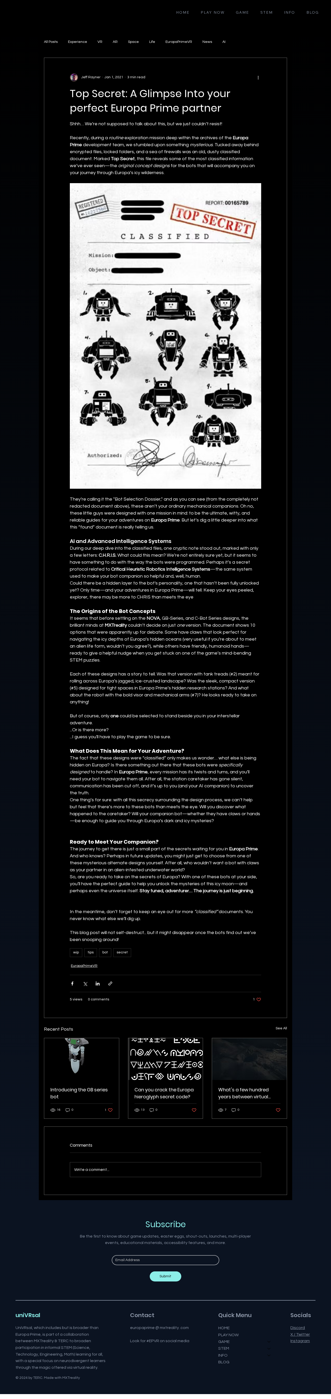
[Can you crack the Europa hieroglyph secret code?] (165, 1059)
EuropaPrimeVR (179, 42)
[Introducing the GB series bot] (81, 1059)
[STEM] (269, 1348)
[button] (242, 12)
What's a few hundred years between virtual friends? (243, 1093)
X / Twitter (300, 1334)
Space (133, 42)
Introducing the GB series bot (79, 1093)
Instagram (300, 1341)
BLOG (223, 1362)
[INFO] (269, 1355)
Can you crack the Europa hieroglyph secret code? (164, 1093)
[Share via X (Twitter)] (84, 983)
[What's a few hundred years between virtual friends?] (249, 1059)
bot (105, 952)
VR (99, 42)
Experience (77, 42)
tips (91, 952)
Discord (297, 1328)
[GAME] (269, 1341)
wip (76, 952)
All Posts (51, 42)
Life (152, 42)
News (207, 42)
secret (122, 952)
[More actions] (258, 77)
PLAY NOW (228, 1335)
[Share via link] (110, 983)
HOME (224, 1328)
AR (115, 42)
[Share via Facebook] (72, 983)
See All (281, 1028)
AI (223, 42)
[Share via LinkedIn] (97, 983)
